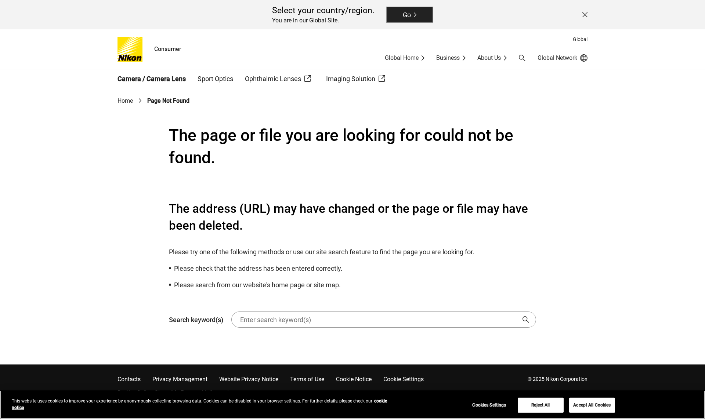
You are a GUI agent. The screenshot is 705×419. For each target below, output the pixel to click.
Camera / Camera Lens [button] (152, 79)
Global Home (402, 57)
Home (125, 100)
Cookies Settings (489, 405)
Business (448, 57)
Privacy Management (179, 379)
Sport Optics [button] (215, 79)
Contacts (129, 379)
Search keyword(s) (196, 320)
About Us (489, 57)
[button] (522, 58)
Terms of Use (307, 379)
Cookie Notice (354, 379)
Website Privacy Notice (248, 379)
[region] (352, 404)
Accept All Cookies (592, 405)
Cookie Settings (403, 379)
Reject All (540, 405)
